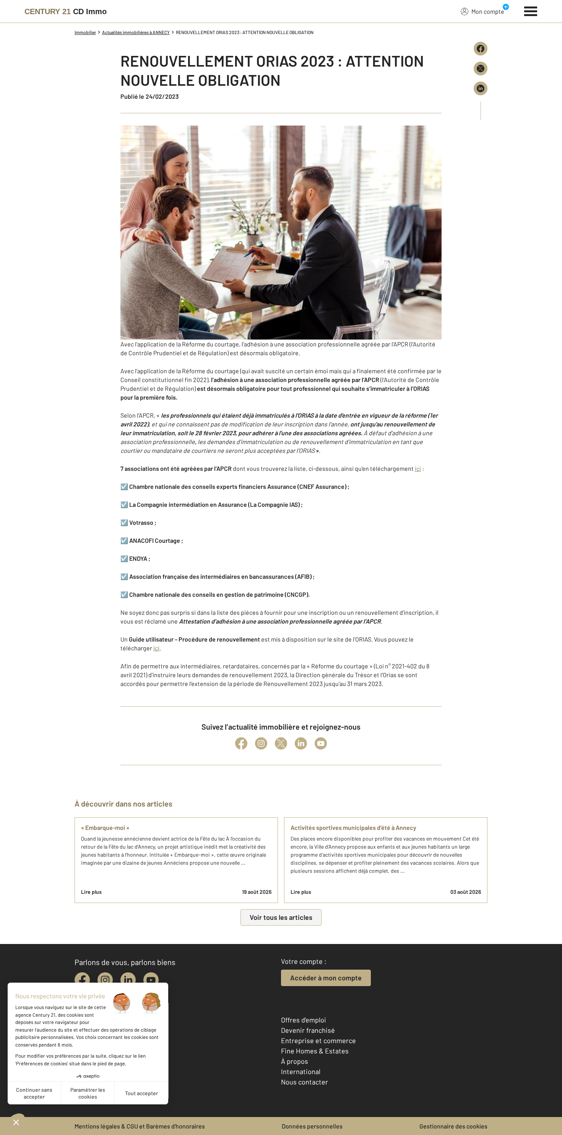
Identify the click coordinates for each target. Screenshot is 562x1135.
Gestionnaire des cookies (453, 1126)
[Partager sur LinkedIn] (480, 88)
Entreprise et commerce (318, 1040)
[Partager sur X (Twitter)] (480, 68)
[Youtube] (321, 743)
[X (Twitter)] (281, 743)
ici (418, 468)
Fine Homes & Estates (315, 1051)
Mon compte (487, 11)
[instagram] (105, 980)
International (300, 1071)
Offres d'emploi (303, 1020)
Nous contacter (304, 1082)
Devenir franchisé (308, 1030)
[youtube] (151, 980)
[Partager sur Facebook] (480, 49)
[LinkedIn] (301, 743)
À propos (294, 1061)
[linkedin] (128, 980)
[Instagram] (261, 743)
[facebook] (82, 980)
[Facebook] (241, 743)
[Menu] (531, 10)
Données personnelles (312, 1126)
